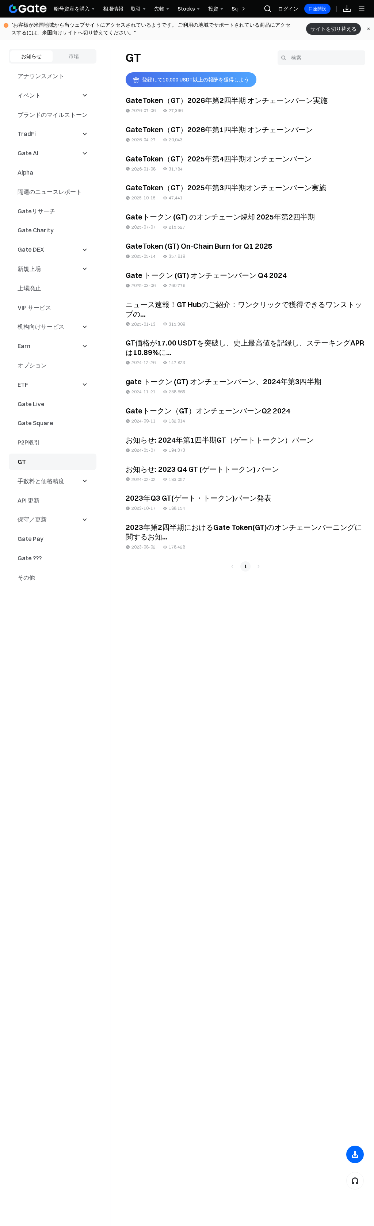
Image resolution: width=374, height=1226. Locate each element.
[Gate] (28, 8)
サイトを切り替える (333, 29)
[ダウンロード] (355, 1154)
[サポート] (355, 1180)
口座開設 (317, 8)
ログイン (288, 9)
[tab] (31, 56)
